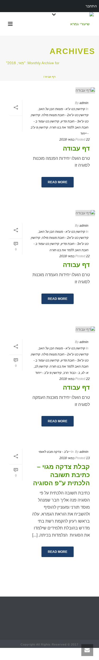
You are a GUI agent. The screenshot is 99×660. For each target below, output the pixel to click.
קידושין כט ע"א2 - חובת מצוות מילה (65, 115)
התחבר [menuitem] (91, 6)
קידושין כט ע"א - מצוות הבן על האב (62, 109)
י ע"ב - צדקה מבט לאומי (54, 452)
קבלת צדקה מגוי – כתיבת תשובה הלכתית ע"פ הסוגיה (61, 475)
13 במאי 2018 (74, 458)
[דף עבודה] (49, 90)
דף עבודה (76, 148)
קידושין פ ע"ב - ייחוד (48, 373)
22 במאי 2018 (74, 139)
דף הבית (50, 76)
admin (83, 103)
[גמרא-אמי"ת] (82, 24)
